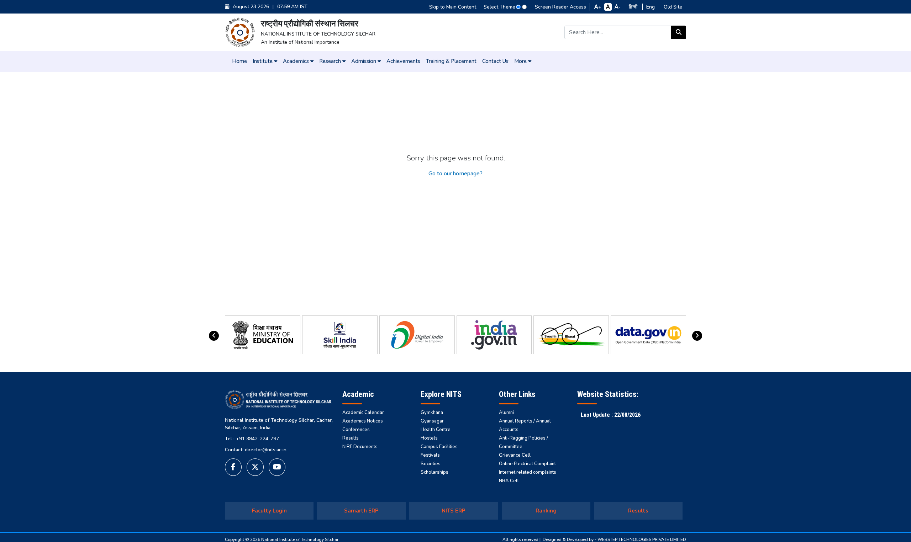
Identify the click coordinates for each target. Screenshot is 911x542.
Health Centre (436, 429)
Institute (263, 61)
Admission (364, 61)
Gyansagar (432, 421)
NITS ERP (453, 510)
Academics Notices (362, 421)
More (521, 61)
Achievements (403, 61)
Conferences (356, 429)
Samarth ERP (361, 510)
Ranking (546, 510)
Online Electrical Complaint (527, 464)
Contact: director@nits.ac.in (255, 449)
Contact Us (495, 61)
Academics (296, 61)
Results (350, 438)
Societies (431, 464)
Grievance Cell (515, 455)
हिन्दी (634, 7)
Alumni (506, 412)
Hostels (429, 438)
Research (330, 61)
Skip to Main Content (452, 7)
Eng (651, 7)
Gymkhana (432, 412)
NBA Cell (509, 481)
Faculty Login (269, 510)
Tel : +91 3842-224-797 (252, 438)
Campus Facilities (439, 446)
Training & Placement (451, 61)
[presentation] (214, 336)
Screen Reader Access (560, 7)
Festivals (430, 455)
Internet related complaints (527, 472)
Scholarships (434, 472)
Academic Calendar (363, 412)
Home (239, 61)
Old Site (673, 7)
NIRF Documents (360, 446)
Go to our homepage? (455, 173)
